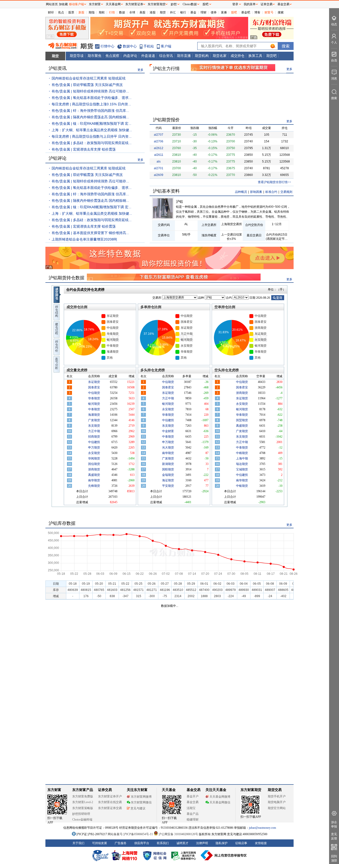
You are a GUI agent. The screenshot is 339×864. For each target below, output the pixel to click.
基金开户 (193, 796)
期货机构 (202, 56)
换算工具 (255, 56)
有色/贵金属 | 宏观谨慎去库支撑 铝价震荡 (84, 149)
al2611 (158, 155)
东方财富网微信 (141, 802)
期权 (102, 12)
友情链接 (261, 843)
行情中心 (107, 46)
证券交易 (266, 4)
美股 (142, 12)
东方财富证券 (134, 4)
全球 (132, 12)
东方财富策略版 (82, 808)
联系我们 (163, 843)
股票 (71, 12)
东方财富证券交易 (110, 808)
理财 (203, 12)
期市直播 (184, 56)
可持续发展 (99, 843)
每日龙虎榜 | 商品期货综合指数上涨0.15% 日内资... (91, 104)
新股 (81, 12)
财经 (51, 12)
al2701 (158, 168)
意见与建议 (138, 808)
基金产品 (193, 814)
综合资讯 (166, 56)
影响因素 (256, 192)
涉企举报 (334, 824)
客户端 (166, 46)
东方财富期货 (250, 790)
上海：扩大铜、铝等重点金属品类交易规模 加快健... (92, 130)
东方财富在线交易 (110, 802)
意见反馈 (334, 836)
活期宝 (191, 808)
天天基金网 (113, 4)
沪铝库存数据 (62, 523)
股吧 (234, 12)
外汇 (173, 12)
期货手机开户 (277, 796)
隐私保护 (222, 843)
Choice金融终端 (82, 819)
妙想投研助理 (81, 814)
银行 (183, 12)
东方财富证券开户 (110, 796)
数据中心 (130, 46)
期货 (163, 12)
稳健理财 (193, 819)
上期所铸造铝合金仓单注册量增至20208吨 (84, 239)
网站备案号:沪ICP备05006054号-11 (131, 834)
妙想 (174, 4)
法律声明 (202, 843)
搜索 (281, 12)
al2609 (158, 175)
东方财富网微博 (141, 796)
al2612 (158, 148)
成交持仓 (237, 56)
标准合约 (271, 192)
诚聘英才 (182, 843)
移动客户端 (76, 4)
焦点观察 (112, 56)
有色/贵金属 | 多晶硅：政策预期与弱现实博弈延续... (92, 143)
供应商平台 (141, 843)
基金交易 (193, 802)
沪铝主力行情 (166, 68)
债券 (214, 12)
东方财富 (54, 790)
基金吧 (245, 12)
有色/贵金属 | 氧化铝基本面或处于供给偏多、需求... (92, 98)
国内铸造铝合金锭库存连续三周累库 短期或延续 (89, 78)
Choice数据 (190, 4)
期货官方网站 (277, 808)
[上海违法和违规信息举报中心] (184, 855)
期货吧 (271, 56)
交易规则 (286, 192)
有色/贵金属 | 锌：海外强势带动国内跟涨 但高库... (90, 111)
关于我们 (78, 843)
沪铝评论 (58, 158)
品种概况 (241, 192)
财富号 (269, 12)
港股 (153, 12)
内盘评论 (130, 56)
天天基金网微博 (219, 796)
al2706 (158, 141)
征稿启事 (241, 843)
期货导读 (77, 56)
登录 (235, 4)
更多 (140, 70)
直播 (224, 12)
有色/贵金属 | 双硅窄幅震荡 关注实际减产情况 (87, 85)
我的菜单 (250, 4)
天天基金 (169, 790)
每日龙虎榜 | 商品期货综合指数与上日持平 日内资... (92, 136)
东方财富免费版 (82, 796)
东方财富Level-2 (82, 802)
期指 (92, 12)
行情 (112, 12)
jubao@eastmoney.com (262, 827)
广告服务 (121, 843)
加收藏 (63, 4)
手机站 (148, 46)
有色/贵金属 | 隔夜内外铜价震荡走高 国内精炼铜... (90, 117)
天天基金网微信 (219, 802)
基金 (193, 12)
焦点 (61, 12)
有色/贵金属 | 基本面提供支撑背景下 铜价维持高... (90, 233)
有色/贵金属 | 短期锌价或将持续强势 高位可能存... (90, 91)
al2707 (158, 134)
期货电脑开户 (277, 802)
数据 (122, 12)
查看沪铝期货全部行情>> (274, 182)
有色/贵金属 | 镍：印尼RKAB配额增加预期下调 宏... (91, 123)
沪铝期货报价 (166, 119)
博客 (257, 12)
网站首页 (52, 4)
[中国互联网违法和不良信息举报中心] (224, 855)
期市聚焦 (95, 56)
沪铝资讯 (58, 68)
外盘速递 (148, 56)
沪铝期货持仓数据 (66, 277)
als (159, 161)
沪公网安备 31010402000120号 (178, 834)
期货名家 (220, 56)
